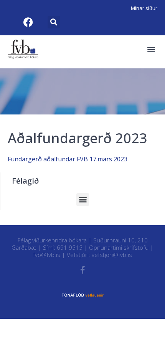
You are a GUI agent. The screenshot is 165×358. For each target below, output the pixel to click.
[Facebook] (28, 21)
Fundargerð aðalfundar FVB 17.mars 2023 (67, 159)
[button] (54, 22)
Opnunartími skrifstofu (118, 247)
